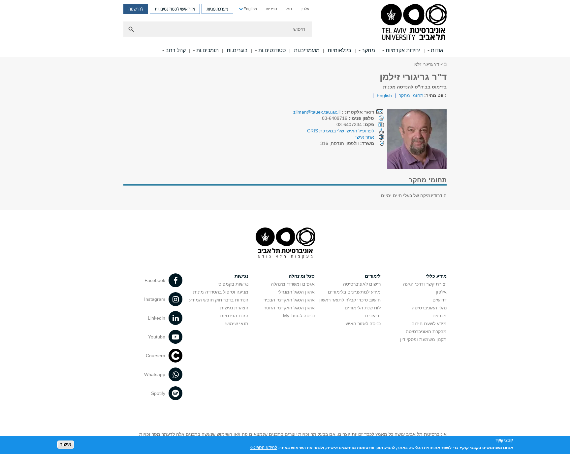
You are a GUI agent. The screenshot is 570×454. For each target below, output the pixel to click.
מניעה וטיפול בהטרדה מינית (220, 292)
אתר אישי (364, 137)
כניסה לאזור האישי (362, 323)
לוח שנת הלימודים (363, 307)
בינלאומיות (339, 50)
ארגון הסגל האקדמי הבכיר (289, 299)
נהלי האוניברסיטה (429, 307)
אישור (65, 444)
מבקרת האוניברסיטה (426, 331)
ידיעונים (373, 315)
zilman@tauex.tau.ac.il (316, 112)
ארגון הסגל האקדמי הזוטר (289, 307)
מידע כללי (436, 276)
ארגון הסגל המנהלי (296, 292)
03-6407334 (355, 124)
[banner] (285, 28)
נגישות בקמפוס (233, 284)
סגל (289, 9)
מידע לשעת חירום (429, 323)
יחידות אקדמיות (403, 50)
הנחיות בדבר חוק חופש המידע (218, 299)
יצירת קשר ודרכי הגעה (425, 284)
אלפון (305, 9)
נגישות (241, 276)
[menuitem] (305, 9)
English (250, 9)
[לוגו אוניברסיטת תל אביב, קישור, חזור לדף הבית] (414, 22)
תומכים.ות (207, 50)
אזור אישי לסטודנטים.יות (175, 9)
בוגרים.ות (237, 50)
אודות (437, 50)
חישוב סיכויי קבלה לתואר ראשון (350, 299)
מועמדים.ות (307, 50)
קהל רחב (176, 50)
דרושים (439, 299)
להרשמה (135, 9)
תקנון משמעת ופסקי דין (423, 339)
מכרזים (439, 315)
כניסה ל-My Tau (299, 315)
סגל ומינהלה (302, 276)
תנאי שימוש (236, 323)
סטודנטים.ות (272, 50)
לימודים (373, 276)
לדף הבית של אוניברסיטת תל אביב (445, 64)
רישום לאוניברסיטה (362, 284)
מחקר (368, 50)
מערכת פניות (217, 9)
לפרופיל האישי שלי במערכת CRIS (340, 130)
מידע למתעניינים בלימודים (354, 292)
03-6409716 (348, 118)
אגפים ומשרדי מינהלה (293, 284)
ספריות (271, 9)
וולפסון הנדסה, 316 (347, 143)
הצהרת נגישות (234, 307)
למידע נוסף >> (263, 447)
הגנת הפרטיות (234, 315)
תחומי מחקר (411, 95)
